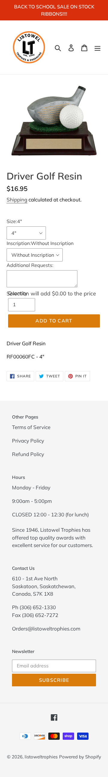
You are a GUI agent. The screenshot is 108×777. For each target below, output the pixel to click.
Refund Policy (28, 454)
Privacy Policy (28, 440)
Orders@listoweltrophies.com (46, 628)
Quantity (18, 293)
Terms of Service (31, 427)
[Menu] (97, 47)
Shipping (17, 199)
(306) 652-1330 (38, 607)
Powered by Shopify (80, 757)
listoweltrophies (41, 757)
